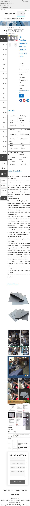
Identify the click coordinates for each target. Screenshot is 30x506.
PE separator (10, 30)
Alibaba (2, 500)
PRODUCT (9, 29)
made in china (9, 500)
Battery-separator (19, 29)
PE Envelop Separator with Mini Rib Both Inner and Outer (14, 32)
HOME (19, 27)
